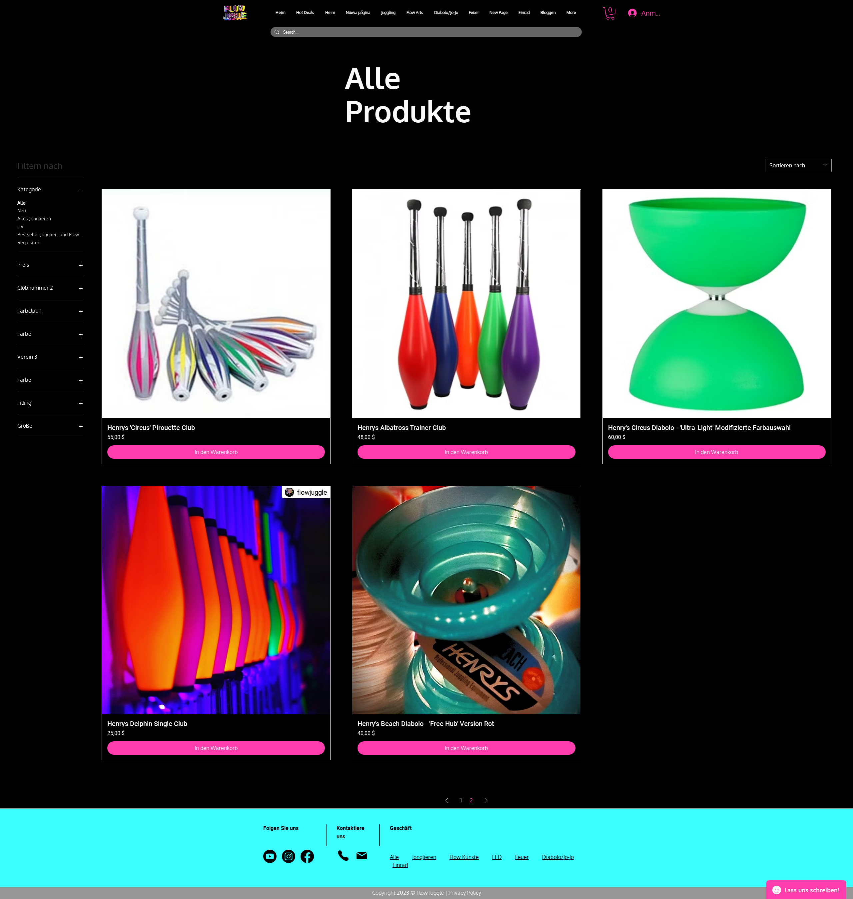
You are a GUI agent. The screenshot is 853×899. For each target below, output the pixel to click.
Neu (21, 210)
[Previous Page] (447, 800)
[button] (389, 12)
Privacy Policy (464, 892)
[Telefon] (343, 856)
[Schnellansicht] (216, 304)
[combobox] (798, 165)
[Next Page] (486, 800)
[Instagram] (288, 856)
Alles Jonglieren (34, 218)
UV (20, 226)
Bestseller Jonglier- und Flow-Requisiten (49, 238)
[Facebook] (307, 856)
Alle (21, 203)
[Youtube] (270, 856)
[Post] (361, 856)
